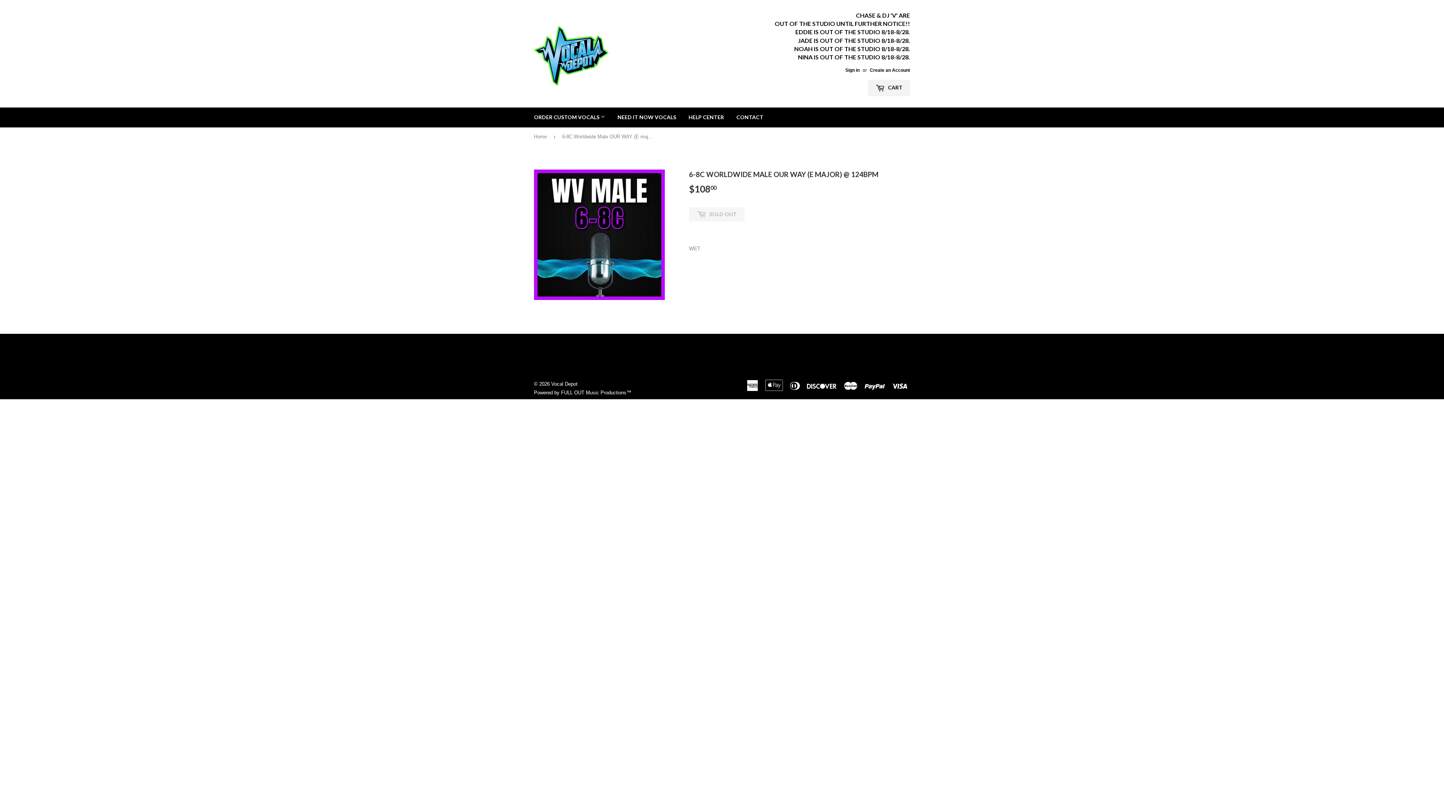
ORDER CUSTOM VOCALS (567, 117)
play (599, 234)
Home (540, 136)
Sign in (852, 70)
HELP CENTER (706, 117)
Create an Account (890, 70)
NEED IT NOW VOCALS (646, 117)
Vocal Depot (564, 384)
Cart (894, 87)
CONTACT (749, 117)
